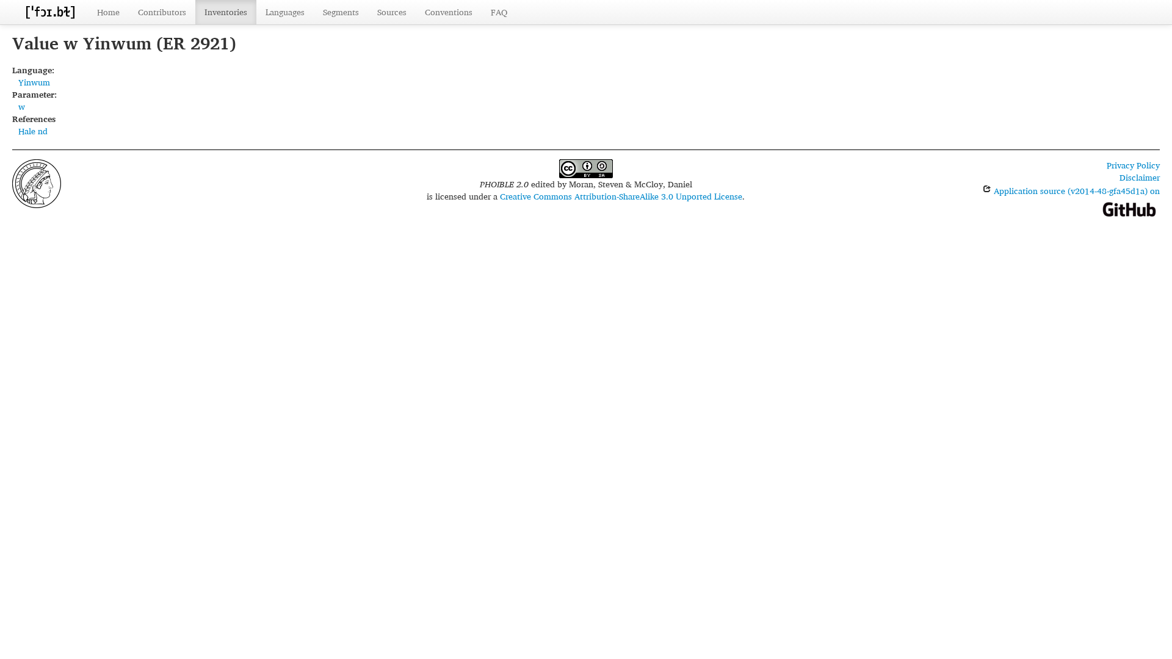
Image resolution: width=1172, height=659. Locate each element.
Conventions (448, 12)
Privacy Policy (1133, 165)
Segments (341, 12)
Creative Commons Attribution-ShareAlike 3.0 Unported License (621, 196)
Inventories (225, 12)
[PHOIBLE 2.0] (50, 12)
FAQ (499, 12)
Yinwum (34, 82)
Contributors (162, 12)
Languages (285, 12)
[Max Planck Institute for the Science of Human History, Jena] (36, 182)
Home (108, 12)
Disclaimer (1140, 177)
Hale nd (33, 131)
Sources (392, 12)
